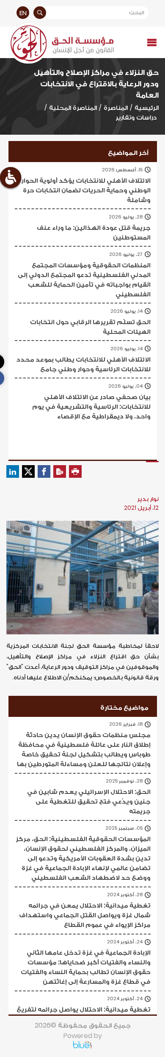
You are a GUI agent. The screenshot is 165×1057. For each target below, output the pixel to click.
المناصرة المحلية (73, 107)
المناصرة (116, 107)
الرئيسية (147, 107)
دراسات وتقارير (136, 117)
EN (23, 12)
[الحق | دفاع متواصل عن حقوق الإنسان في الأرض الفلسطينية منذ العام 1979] (61, 43)
